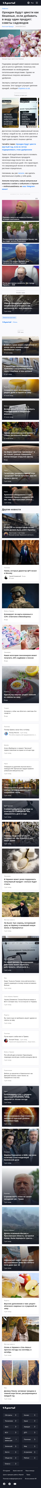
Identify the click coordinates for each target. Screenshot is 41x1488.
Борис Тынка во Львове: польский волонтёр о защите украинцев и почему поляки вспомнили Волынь (20, 983)
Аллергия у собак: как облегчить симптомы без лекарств (20, 712)
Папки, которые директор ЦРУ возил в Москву (20, 572)
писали (21, 173)
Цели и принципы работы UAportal (13, 1474)
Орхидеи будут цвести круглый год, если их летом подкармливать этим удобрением (19, 147)
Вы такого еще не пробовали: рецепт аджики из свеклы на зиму (20, 1019)
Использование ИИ (30, 1478)
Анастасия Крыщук (8, 26)
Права (28, 1474)
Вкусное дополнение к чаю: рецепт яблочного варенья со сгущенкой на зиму (20, 1306)
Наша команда (29, 1470)
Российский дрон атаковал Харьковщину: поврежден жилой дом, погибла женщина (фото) (20, 1056)
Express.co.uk (24, 88)
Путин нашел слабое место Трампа (16, 1036)
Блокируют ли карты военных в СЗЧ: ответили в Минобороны (18, 615)
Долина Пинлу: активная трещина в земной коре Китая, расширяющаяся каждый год (20, 1393)
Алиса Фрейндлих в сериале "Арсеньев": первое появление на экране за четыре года (19, 749)
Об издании (6, 1470)
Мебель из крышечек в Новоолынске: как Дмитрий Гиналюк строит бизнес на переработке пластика (18, 1075)
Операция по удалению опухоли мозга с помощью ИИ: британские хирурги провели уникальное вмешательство (19, 769)
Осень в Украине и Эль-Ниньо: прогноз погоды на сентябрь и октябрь (17, 1349)
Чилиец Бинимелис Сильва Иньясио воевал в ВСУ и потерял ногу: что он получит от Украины (20, 1000)
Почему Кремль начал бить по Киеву (16, 730)
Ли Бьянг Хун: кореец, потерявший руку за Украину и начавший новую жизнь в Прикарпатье (19, 925)
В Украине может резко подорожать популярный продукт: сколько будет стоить (20, 881)
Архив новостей (17, 1470)
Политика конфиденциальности (12, 1478)
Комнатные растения (9, 317)
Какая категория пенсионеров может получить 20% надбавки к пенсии (20, 656)
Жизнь (15, 322)
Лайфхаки (5, 8)
